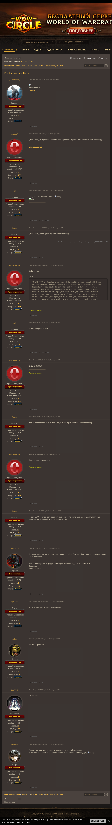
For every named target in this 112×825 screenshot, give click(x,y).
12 (63, 601)
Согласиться (98, 821)
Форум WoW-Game (12, 66)
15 (63, 744)
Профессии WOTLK (76, 50)
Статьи (25, 50)
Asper (14, 228)
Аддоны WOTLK (54, 50)
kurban (15, 639)
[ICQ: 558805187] (40, 594)
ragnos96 (14, 602)
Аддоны (38, 50)
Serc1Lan (15, 548)
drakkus (14, 744)
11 (59, 548)
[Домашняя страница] (41, 220)
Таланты (95, 50)
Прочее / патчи (37, 66)
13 (59, 639)
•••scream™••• (27, 61)
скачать (32, 90)
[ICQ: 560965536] (40, 682)
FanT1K (14, 690)
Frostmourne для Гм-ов (54, 66)
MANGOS (25, 66)
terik (14, 191)
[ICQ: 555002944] (47, 220)
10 (60, 511)
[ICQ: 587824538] (40, 258)
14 (59, 690)
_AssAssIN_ (14, 80)
